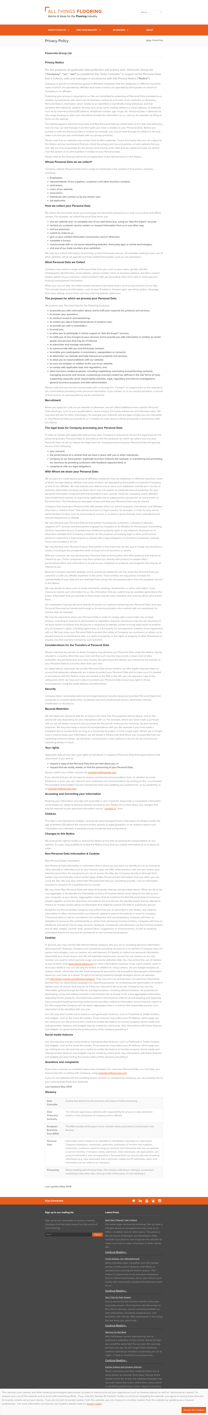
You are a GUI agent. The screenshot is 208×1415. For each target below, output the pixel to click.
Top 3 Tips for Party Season (118, 1297)
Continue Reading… (116, 1252)
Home (148, 40)
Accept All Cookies (193, 1410)
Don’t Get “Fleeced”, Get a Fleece (121, 1220)
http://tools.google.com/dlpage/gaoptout (72, 978)
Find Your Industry (87, 30)
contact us (110, 808)
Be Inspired (119, 30)
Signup (97, 1234)
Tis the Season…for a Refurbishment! (122, 1258)
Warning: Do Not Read (115, 1332)
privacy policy (94, 1403)
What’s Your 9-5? (57, 30)
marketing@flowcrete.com (102, 772)
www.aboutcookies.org (81, 963)
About (149, 30)
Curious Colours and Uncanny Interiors (123, 1367)
